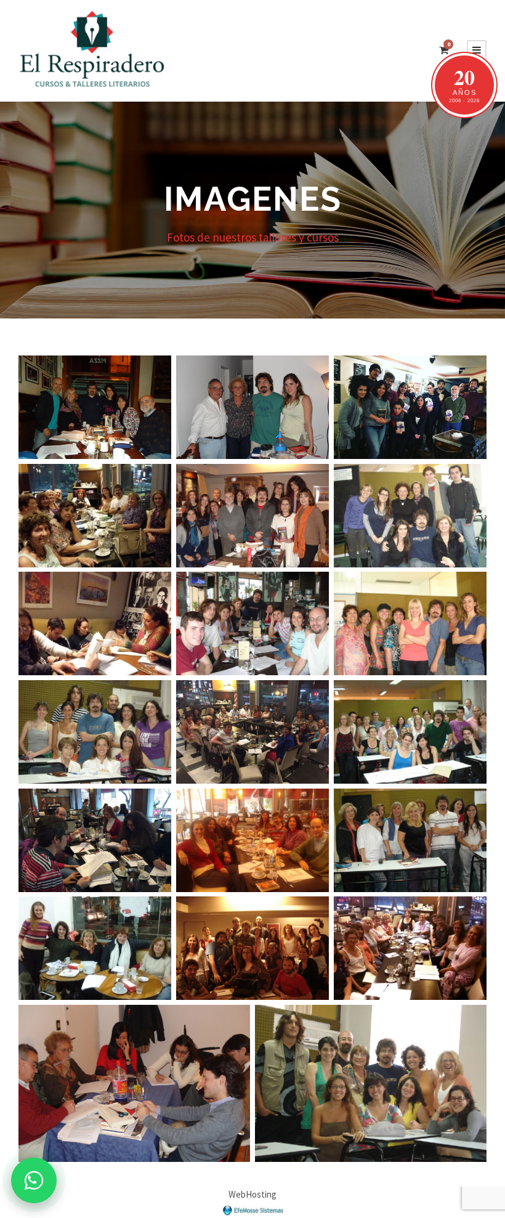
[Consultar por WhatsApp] (34, 1180)
